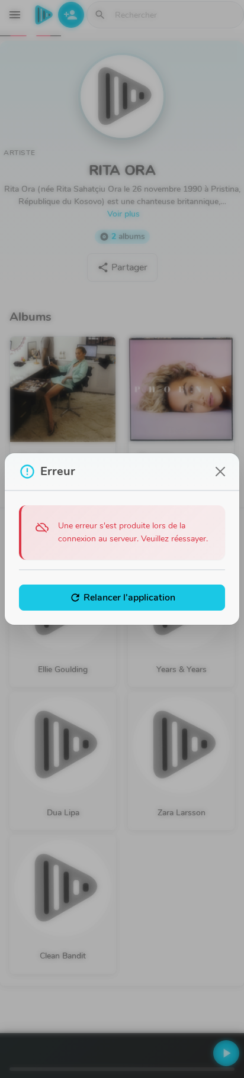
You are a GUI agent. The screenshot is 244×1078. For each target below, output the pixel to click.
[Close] (220, 471)
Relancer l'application (122, 597)
